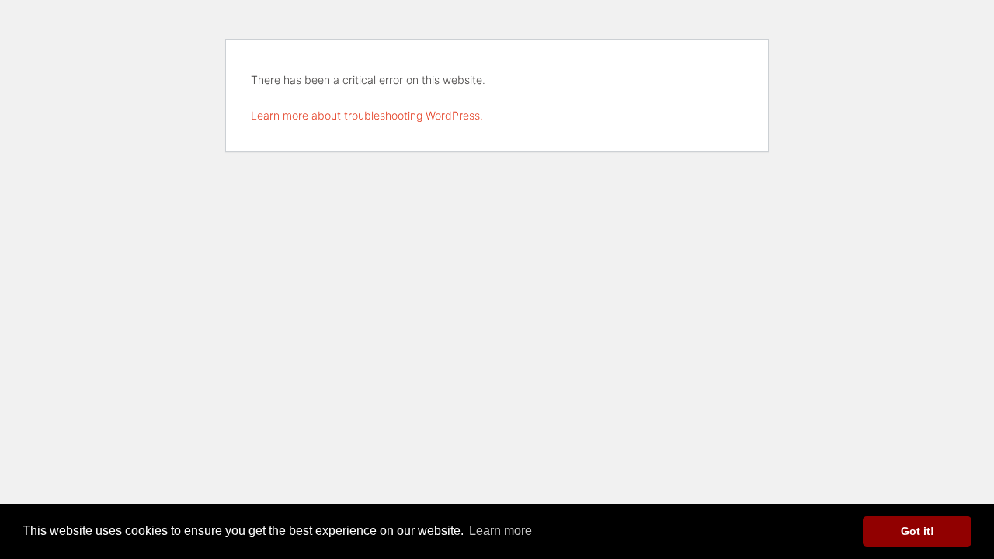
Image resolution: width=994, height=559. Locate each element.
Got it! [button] (917, 531)
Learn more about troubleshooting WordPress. (367, 115)
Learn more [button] (500, 530)
